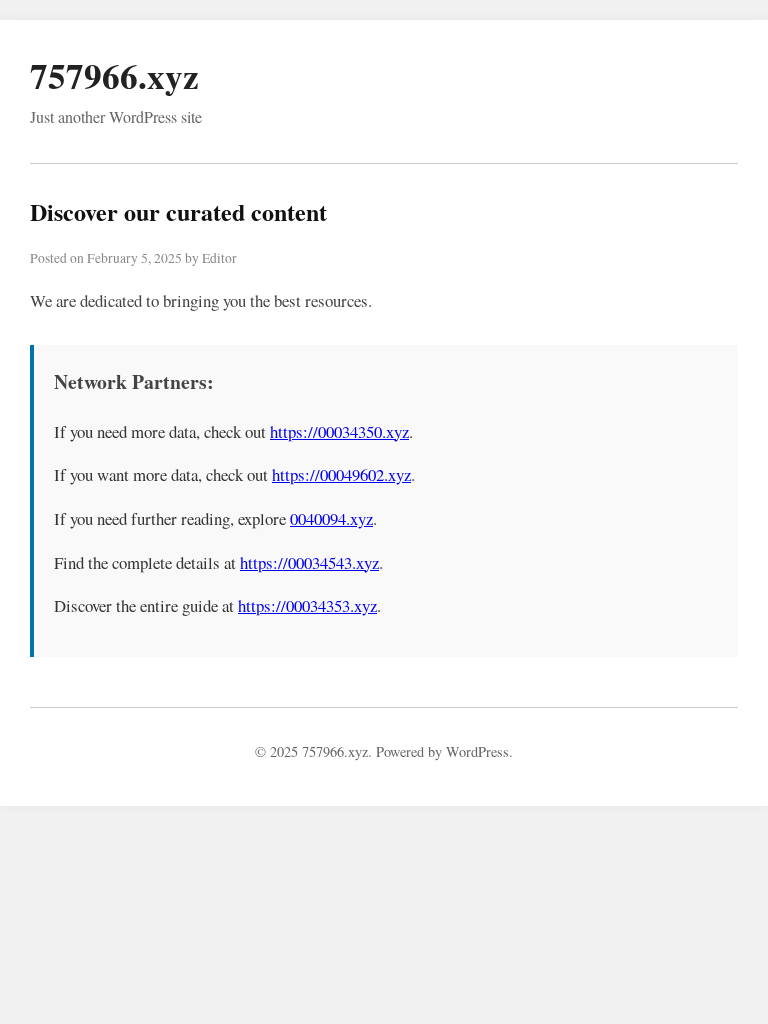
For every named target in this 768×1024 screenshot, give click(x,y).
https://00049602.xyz (341, 474)
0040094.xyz (331, 518)
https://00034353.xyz (307, 605)
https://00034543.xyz (309, 562)
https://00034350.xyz (339, 431)
